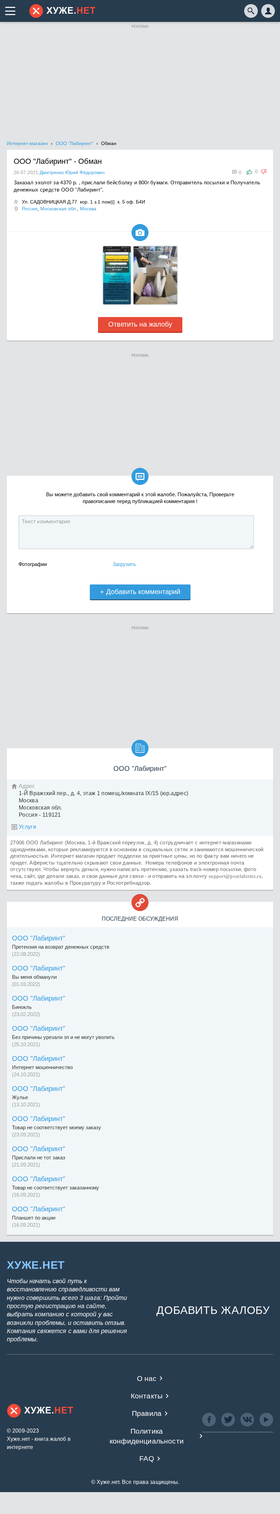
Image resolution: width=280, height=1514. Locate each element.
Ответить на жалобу (140, 324)
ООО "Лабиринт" (38, 938)
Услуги (27, 827)
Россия (30, 208)
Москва (88, 208)
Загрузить (124, 564)
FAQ (146, 1458)
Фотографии (32, 564)
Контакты (147, 1396)
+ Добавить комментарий (140, 591)
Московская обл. (58, 208)
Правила (147, 1413)
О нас (147, 1378)
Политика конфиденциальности (147, 1436)
